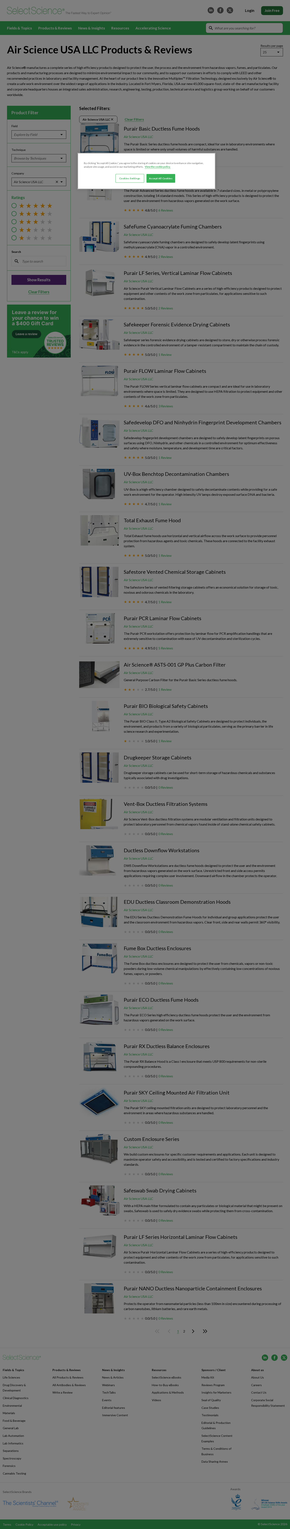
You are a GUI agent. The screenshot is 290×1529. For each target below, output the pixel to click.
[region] (146, 171)
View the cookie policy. (157, 166)
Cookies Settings (129, 178)
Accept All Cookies (160, 178)
